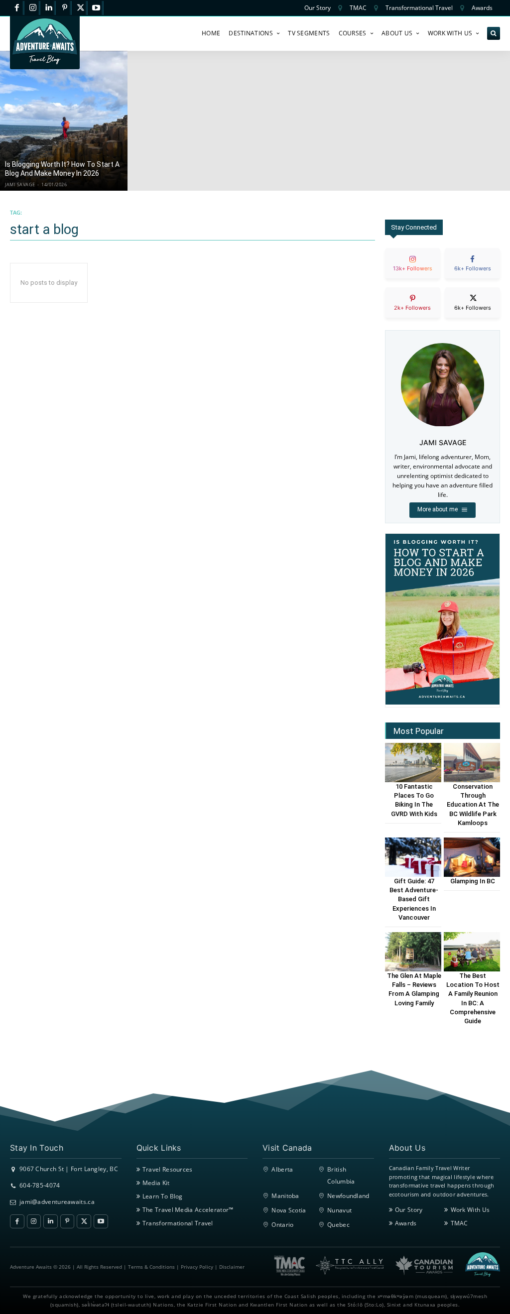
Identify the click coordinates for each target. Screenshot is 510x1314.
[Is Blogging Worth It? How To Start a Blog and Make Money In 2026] (64, 121)
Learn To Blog (162, 1196)
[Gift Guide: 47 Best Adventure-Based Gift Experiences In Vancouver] (413, 857)
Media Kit (156, 1183)
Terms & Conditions (151, 1266)
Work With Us (470, 1209)
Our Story (409, 1209)
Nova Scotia (288, 1210)
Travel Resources (167, 1169)
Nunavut (339, 1210)
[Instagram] (33, 8)
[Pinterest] (64, 8)
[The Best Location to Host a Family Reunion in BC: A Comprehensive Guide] (472, 951)
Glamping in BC (472, 881)
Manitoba (285, 1195)
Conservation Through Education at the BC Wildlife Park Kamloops (473, 805)
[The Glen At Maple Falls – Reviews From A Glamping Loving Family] (413, 951)
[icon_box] (412, 271)
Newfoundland (348, 1195)
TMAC (459, 1223)
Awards (406, 1223)
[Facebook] (17, 8)
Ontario (282, 1224)
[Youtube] (96, 8)
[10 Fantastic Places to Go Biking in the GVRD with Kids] (413, 762)
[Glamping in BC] (472, 857)
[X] (80, 8)
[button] (493, 33)
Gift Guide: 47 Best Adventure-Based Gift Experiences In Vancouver (413, 899)
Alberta (282, 1169)
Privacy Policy (197, 1266)
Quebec (338, 1224)
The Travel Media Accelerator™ (188, 1209)
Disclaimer (232, 1266)
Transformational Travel (177, 1223)
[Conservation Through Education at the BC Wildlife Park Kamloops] (472, 762)
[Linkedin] (49, 8)
